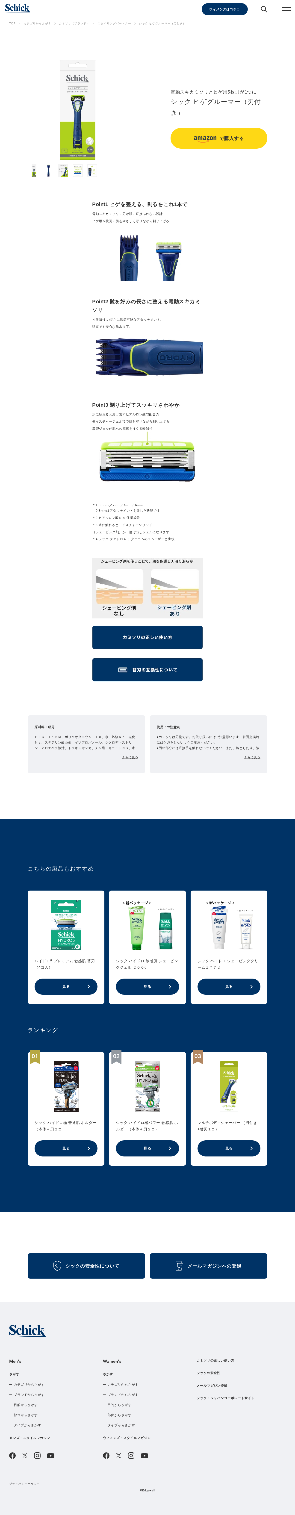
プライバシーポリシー (24, 1484)
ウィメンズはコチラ (224, 9)
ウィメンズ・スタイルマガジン (127, 1438)
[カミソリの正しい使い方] (147, 639)
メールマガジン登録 (212, 1385)
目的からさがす (26, 1405)
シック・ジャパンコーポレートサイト (226, 1398)
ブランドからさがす (29, 1395)
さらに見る (130, 757)
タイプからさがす (27, 1425)
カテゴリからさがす (29, 1384)
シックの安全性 (209, 1373)
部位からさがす (26, 1415)
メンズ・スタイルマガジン (29, 1438)
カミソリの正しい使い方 (215, 1360)
